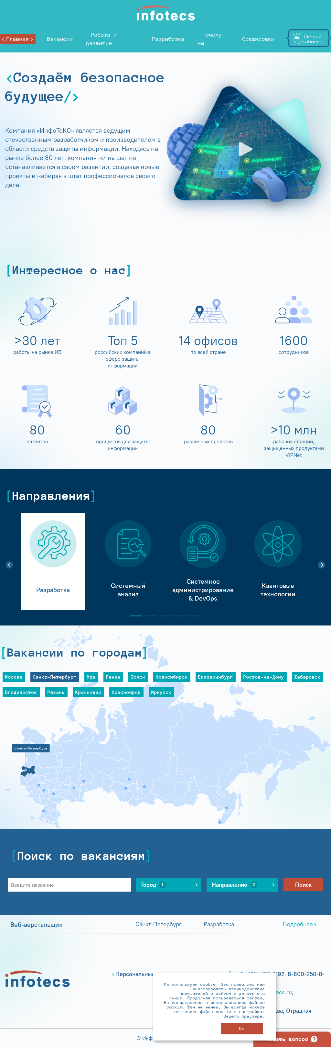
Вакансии (60, 39)
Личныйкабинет (313, 38)
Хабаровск (307, 677)
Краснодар (88, 692)
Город (152, 884)
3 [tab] (163, 615)
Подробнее (298, 924)
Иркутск (161, 692)
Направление (233, 884)
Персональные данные (146, 974)
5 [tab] (192, 615)
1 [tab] (133, 615)
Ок (241, 1028)
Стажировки (258, 39)
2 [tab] (148, 615)
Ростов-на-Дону (263, 677)
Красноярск (126, 692)
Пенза (113, 677)
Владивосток (21, 692)
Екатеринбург (215, 677)
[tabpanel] (53, 561)
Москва (14, 677)
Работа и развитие (101, 39)
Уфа (91, 677)
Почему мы (210, 39)
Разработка (168, 39)
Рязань (56, 692)
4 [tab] (178, 615)
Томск (138, 677)
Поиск (303, 884)
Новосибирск (172, 677)
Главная (17, 39)
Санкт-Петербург (55, 677)
